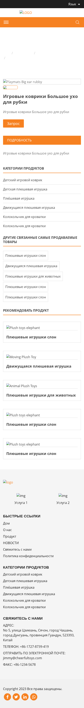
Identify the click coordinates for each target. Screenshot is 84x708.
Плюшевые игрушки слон (25, 255)
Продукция (23, 53)
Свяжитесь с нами (17, 549)
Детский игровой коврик (56, 53)
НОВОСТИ (11, 543)
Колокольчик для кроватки (24, 217)
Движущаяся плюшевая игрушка (29, 207)
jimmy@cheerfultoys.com (22, 658)
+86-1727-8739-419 (34, 646)
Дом (6, 53)
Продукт (9, 536)
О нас (7, 530)
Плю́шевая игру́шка (18, 198)
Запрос (13, 123)
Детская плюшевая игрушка (25, 189)
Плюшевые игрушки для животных (33, 276)
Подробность (19, 140)
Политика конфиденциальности (28, 556)
